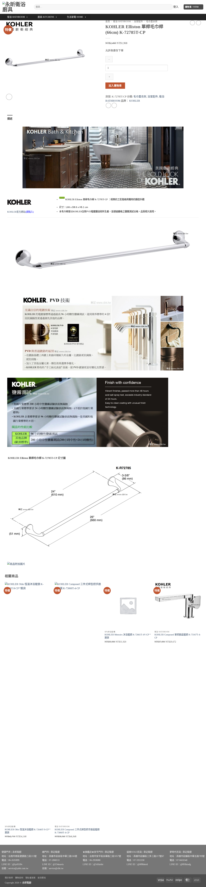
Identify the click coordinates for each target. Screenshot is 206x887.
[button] (193, 7)
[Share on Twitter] (114, 105)
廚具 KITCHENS (46, 17)
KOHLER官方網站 (16, 212)
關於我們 (9, 878)
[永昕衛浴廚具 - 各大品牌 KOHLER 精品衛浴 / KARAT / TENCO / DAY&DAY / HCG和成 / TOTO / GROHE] (15, 7)
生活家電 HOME (75, 17)
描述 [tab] (10, 118)
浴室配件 (138, 21)
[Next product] (192, 22)
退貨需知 (42, 878)
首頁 (107, 21)
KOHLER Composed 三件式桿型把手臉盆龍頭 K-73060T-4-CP (77, 831)
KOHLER (134, 100)
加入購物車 (115, 85)
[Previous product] (198, 22)
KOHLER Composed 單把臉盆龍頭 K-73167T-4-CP (177, 636)
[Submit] (170, 7)
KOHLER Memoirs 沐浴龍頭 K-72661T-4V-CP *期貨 (128, 636)
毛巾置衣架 (151, 21)
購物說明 (19, 878)
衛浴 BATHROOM (16, 17)
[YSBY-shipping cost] (103, 564)
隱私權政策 (30, 878)
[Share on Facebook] (108, 105)
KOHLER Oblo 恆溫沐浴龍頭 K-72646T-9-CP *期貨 (27, 831)
